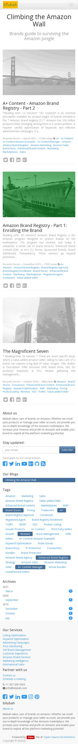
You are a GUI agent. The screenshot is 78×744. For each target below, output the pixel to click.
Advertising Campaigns (16, 642)
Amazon (66, 141)
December (38, 608)
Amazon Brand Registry (15, 145)
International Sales (13, 664)
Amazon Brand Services (17, 657)
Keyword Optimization (26, 388)
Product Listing (11, 391)
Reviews (25, 391)
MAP (42, 388)
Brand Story (9, 148)
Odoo (30, 737)
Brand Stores (40, 271)
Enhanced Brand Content (31, 148)
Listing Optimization (14, 635)
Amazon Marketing (40, 145)
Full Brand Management (17, 650)
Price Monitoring (12, 646)
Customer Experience (15, 653)
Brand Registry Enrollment (17, 271)
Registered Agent (53, 274)
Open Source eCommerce (59, 737)
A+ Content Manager (49, 141)
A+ (57, 138)
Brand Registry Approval (55, 267)
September (38, 600)
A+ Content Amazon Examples (19, 141)
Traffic (41, 391)
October (38, 613)
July (38, 618)
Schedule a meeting (14, 679)
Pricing (63, 388)
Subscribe (67, 449)
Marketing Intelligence (15, 660)
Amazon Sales (61, 145)
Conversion (18, 384)
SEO (34, 391)
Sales (23, 151)
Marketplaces (10, 151)
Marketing (52, 148)
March (38, 591)
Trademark (9, 277)
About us (8, 708)
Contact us (9, 675)
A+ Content (67, 138)
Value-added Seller (27, 277)
